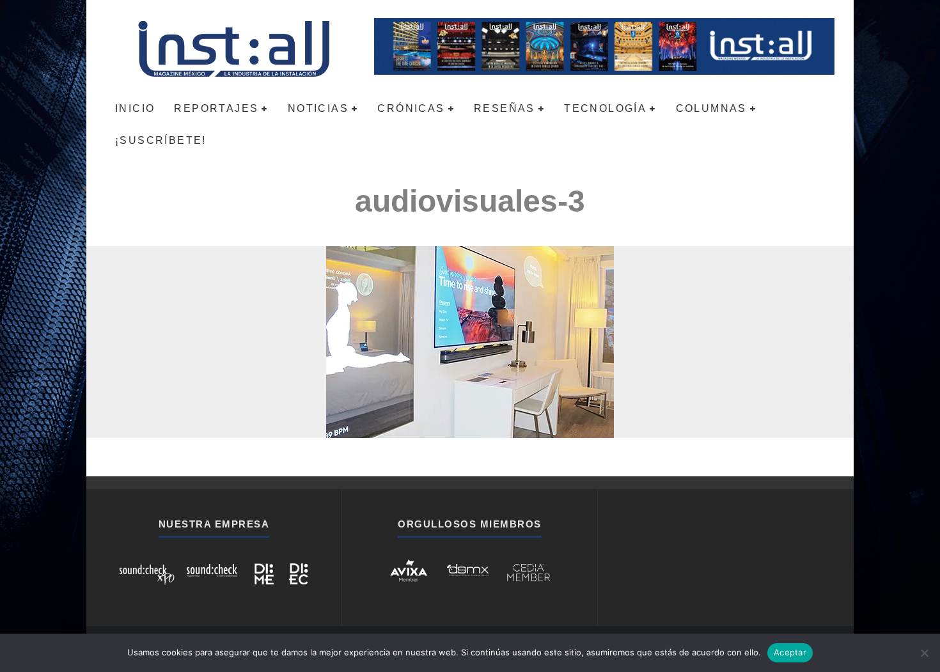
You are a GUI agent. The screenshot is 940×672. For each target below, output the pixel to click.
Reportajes (216, 108)
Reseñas (504, 108)
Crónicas (410, 108)
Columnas (711, 108)
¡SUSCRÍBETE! (161, 140)
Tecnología (605, 108)
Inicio (135, 108)
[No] (924, 652)
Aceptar (790, 652)
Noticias (318, 108)
